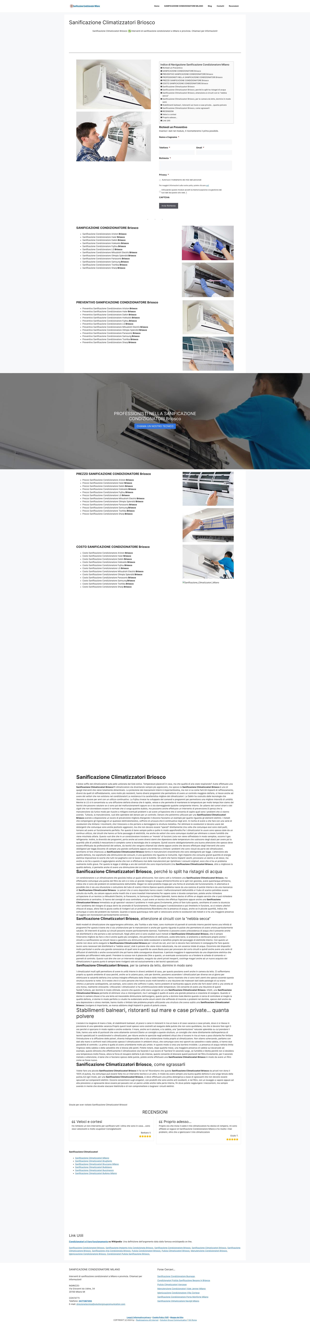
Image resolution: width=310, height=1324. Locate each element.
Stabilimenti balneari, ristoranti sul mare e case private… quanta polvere (195, 105)
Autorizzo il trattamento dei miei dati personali (181, 180)
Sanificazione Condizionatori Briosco (86, 1248)
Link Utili (166, 120)
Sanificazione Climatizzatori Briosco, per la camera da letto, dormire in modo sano (197, 100)
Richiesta (165, 158)
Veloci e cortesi (169, 114)
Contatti (220, 6)
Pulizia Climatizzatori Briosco (176, 1251)
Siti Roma (193, 1320)
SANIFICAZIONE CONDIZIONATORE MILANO (183, 6)
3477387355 (85, 1301)
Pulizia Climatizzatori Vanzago (172, 1284)
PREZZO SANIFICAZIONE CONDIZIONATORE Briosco (186, 80)
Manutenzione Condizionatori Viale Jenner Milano (181, 1288)
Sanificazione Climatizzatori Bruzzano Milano (97, 1164)
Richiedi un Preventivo (172, 68)
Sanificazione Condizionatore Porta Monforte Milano (182, 1297)
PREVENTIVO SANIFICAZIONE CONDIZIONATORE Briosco (188, 74)
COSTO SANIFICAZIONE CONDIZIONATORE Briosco (185, 83)
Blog (210, 6)
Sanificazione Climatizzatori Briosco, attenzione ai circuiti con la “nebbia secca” (195, 94)
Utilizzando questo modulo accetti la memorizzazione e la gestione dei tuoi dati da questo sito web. (191, 191)
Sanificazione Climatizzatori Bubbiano (93, 1167)
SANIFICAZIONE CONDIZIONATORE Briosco (182, 71)
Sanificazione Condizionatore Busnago (176, 1276)
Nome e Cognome (169, 137)
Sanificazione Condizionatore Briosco (172, 1248)
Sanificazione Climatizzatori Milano (92, 1158)
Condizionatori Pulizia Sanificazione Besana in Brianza (183, 1280)
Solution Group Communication (173, 1320)
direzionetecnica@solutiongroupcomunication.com (100, 1304)
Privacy (164, 175)
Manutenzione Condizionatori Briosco (209, 1251)
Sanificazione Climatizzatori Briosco (178, 86)
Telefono (164, 147)
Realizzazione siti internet (147, 1320)
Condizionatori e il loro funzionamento (88, 1241)
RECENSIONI (168, 111)
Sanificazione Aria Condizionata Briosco (111, 1251)
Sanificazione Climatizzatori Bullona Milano (96, 1173)
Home (156, 6)
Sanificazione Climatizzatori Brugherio (93, 1161)
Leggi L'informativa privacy (139, 1317)
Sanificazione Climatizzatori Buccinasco (94, 1170)
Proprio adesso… (170, 117)
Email (200, 147)
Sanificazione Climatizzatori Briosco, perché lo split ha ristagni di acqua (194, 90)
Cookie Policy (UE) (160, 1317)
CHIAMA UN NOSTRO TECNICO (155, 426)
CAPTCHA (164, 197)
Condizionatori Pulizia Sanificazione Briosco (128, 1254)
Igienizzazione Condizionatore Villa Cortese (178, 1293)
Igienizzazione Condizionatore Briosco (87, 1254)
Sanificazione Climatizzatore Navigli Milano (178, 1301)
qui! (207, 185)
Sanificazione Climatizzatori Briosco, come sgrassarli (186, 108)
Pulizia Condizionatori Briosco (146, 1251)
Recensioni (234, 6)
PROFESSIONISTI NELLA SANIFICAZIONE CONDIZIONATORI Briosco (192, 77)
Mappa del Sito (176, 1317)
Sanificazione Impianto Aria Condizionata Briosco (129, 1248)
